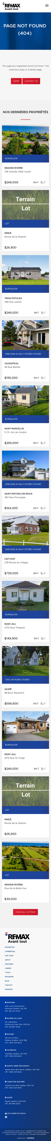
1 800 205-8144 (15, 1043)
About (8, 960)
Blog (7, 981)
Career (8, 968)
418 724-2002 (14, 1011)
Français (9, 989)
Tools (7, 972)
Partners (9, 964)
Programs (9, 977)
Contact (9, 985)
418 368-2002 (14, 1104)
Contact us (31, 81)
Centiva (30, 1138)
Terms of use (23, 1134)
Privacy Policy (11, 1134)
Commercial (10, 951)
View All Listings (25, 912)
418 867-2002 (14, 1027)
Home (16, 81)
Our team (9, 955)
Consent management (37, 1134)
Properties (10, 947)
